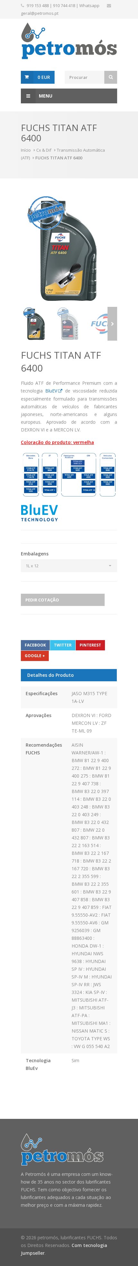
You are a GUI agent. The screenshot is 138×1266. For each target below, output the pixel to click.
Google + (35, 655)
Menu (45, 96)
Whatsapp (89, 5)
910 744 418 (64, 5)
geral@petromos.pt (39, 13)
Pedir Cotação (42, 600)
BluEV (51, 391)
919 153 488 (38, 5)
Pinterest (90, 645)
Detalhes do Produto (50, 675)
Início (26, 150)
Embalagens (34, 554)
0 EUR (44, 77)
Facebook (35, 645)
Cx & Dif (43, 150)
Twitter (63, 645)
